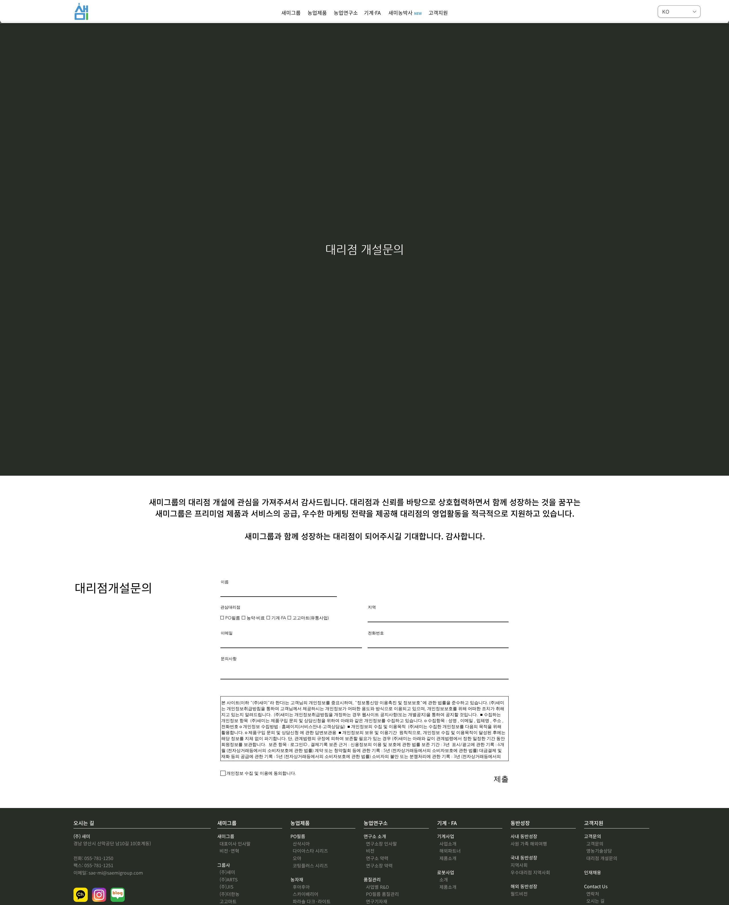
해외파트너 (449, 850)
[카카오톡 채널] (80, 895)
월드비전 (519, 893)
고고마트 (227, 901)
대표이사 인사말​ (234, 843)
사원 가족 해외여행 (529, 843)
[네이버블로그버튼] (117, 895)
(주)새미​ (226, 872)
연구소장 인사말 (380, 843)
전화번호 (376, 633)
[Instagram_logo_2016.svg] (99, 895)
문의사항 (229, 659)
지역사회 (519, 864)
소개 (442, 879)
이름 (225, 582)
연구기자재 (375, 901)
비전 (369, 850)
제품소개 (446, 886)
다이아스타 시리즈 (309, 850)
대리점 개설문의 (600, 858)
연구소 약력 (376, 858)
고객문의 (593, 843)
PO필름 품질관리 (381, 893)
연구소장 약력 (378, 865)
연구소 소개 (375, 836)
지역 (372, 607)
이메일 (227, 633)
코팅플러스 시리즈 (309, 865)
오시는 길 (594, 900)
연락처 (591, 893)
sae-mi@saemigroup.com (116, 872)
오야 (295, 858)
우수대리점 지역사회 (530, 872)
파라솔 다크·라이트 (310, 901)
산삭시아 (300, 843)
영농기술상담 (598, 850)
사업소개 (446, 843)
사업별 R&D (376, 886)
